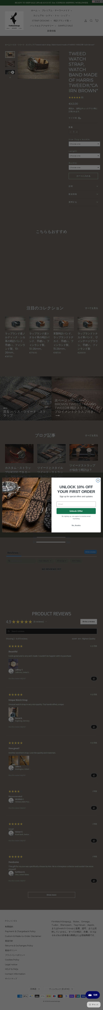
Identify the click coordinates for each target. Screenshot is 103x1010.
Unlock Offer (76, 511)
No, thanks (76, 525)
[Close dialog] (98, 480)
